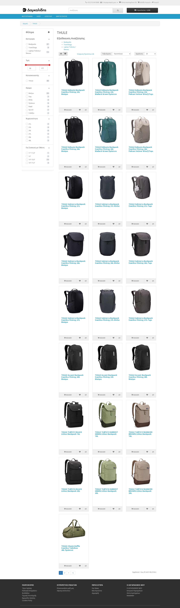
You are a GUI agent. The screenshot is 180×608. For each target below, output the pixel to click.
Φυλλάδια (25, 593)
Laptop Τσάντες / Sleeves (33, 52)
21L (29, 124)
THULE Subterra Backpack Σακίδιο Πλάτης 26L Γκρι (141, 262)
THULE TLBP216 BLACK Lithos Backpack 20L (71, 490)
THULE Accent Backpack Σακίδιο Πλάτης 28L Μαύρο (140, 377)
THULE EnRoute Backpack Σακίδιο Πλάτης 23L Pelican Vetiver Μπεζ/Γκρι (141, 92)
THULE (35, 24)
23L (29, 127)
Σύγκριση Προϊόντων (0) (85, 54)
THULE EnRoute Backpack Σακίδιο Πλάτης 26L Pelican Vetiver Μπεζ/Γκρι (141, 149)
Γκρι (30, 97)
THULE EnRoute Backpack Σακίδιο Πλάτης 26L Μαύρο (73, 149)
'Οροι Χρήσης (27, 588)
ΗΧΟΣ (38, 16)
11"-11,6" (31, 153)
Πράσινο (31, 103)
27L (29, 134)
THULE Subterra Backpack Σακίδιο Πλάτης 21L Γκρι (141, 205)
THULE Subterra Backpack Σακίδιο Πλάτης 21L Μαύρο (73, 206)
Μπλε (30, 100)
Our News (95, 588)
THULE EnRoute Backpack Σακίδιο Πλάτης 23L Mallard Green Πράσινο (106, 92)
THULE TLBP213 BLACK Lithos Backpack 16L (71, 433)
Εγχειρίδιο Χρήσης (28, 598)
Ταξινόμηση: (106, 54)
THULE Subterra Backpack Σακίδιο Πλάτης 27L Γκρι (141, 319)
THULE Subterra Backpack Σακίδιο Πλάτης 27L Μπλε (107, 319)
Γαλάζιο (31, 113)
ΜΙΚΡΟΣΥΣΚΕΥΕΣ (61, 16)
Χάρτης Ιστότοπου (63, 591)
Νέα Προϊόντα (97, 591)
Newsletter (130, 596)
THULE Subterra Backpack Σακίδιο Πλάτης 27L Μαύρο (73, 320)
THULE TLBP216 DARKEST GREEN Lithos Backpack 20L (106, 491)
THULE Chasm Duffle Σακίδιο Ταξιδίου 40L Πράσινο (70, 548)
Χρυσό (30, 110)
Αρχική (25, 24)
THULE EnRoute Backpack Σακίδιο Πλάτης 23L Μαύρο (73, 92)
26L (29, 131)
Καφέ (30, 106)
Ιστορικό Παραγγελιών (135, 591)
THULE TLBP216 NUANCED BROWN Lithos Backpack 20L (140, 491)
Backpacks (32, 44)
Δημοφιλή (95, 593)
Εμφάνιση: (139, 54)
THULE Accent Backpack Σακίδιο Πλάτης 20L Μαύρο (72, 377)
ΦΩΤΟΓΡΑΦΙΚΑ (27, 16)
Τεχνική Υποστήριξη (29, 596)
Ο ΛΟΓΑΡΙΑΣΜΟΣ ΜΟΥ (134, 588)
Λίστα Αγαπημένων (133, 593)
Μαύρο (31, 93)
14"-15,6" (31, 160)
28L (29, 137)
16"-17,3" (31, 163)
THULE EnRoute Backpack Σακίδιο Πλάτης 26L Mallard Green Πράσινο (106, 149)
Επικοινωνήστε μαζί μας (65, 588)
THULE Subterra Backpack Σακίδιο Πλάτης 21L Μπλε (107, 205)
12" (29, 156)
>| (73, 573)
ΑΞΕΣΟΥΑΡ (48, 16)
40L (29, 140)
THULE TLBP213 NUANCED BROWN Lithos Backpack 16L (140, 434)
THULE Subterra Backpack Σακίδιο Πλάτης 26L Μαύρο (73, 263)
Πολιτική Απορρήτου (29, 591)
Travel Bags (32, 47)
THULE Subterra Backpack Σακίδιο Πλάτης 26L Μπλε (107, 262)
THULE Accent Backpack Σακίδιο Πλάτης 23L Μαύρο (106, 377)
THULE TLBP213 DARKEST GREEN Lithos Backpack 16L (106, 434)
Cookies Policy (27, 600)
